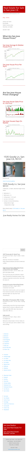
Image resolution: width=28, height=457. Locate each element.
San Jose (6, 396)
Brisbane (6, 337)
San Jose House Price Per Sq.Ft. (12, 65)
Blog (4, 17)
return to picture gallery (9, 181)
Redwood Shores (8, 387)
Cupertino (6, 343)
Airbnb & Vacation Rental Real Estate (13, 284)
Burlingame (7, 339)
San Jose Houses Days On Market (12, 122)
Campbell (6, 341)
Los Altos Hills (7, 360)
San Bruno (6, 389)
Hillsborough (7, 356)
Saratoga (6, 402)
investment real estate (8, 287)
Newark (6, 377)
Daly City (6, 345)
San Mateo (6, 398)
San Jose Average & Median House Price (13, 46)
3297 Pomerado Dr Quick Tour (11, 254)
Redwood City (7, 385)
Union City (6, 407)
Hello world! (6, 315)
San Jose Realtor (10, 425)
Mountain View (7, 375)
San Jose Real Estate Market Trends (11, 432)
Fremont (6, 354)
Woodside (6, 409)
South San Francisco (9, 404)
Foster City (6, 349)
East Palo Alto (7, 347)
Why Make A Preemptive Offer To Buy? (13, 300)
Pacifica (6, 379)
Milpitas (6, 368)
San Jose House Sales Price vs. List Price (13, 102)
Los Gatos (6, 362)
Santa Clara (7, 400)
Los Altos (6, 358)
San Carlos (6, 391)
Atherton (6, 334)
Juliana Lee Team (8, 255)
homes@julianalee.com (14, 449)
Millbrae (6, 366)
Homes (7, 17)
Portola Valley (7, 383)
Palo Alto (6, 381)
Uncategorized (6, 318)
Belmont (6, 336)
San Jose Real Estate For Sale (13, 428)
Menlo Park (6, 364)
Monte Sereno (7, 370)
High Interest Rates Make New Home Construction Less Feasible (13, 268)
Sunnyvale (6, 405)
